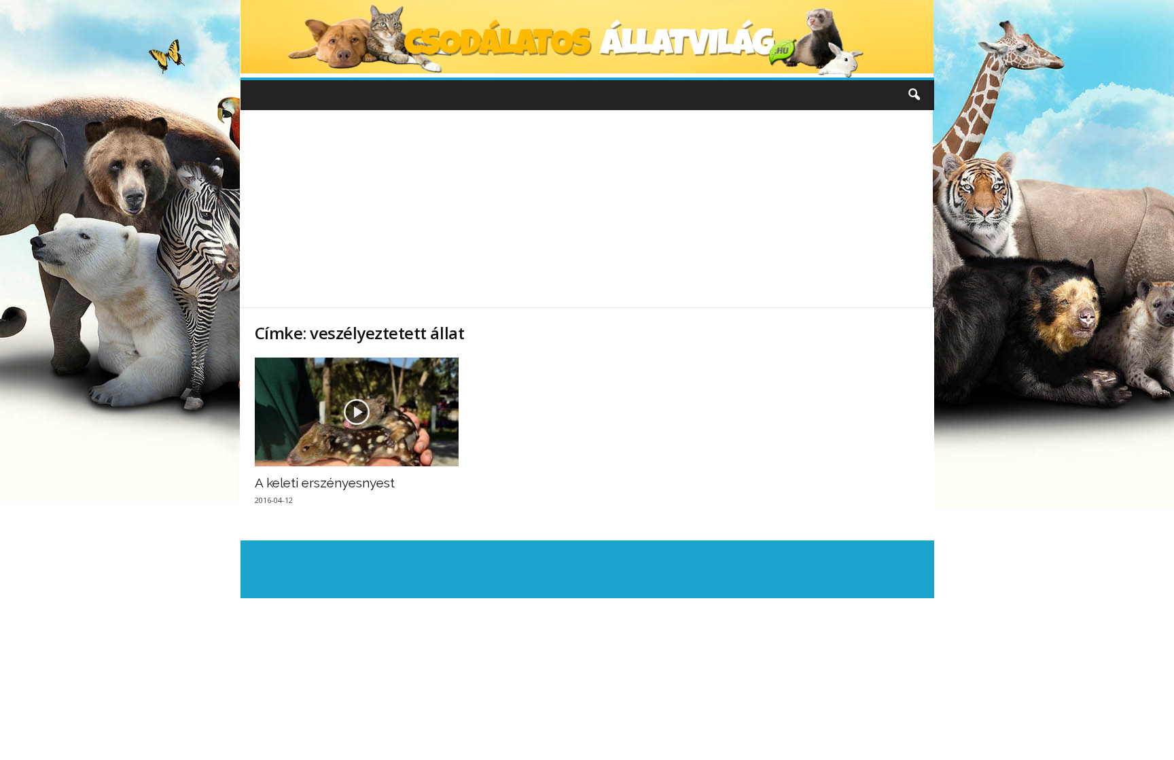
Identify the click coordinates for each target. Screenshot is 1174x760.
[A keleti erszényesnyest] (357, 412)
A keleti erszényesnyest (325, 482)
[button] (914, 95)
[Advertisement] (587, 209)
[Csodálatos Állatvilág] (587, 38)
